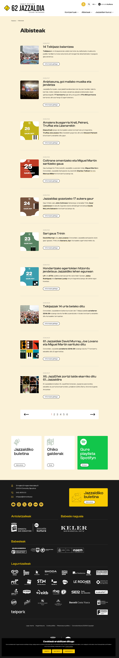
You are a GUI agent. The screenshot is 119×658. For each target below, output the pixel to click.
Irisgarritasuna (40, 625)
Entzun (84, 465)
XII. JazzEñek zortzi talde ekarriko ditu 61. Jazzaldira (69, 378)
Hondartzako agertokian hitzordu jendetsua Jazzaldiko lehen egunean (68, 269)
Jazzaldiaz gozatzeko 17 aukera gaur (68, 198)
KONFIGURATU (69, 651)
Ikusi (50, 465)
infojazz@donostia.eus (24, 497)
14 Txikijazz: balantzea (58, 47)
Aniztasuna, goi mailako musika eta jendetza (67, 83)
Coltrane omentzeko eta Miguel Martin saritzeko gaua (70, 162)
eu (94, 4)
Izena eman (19, 465)
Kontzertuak (71, 12)
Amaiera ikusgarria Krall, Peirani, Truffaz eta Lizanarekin (65, 124)
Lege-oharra (30, 625)
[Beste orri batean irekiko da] (106, 4)
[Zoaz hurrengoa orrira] (92, 414)
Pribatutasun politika (63, 625)
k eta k (56, 238)
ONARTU (46, 651)
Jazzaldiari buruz (103, 12)
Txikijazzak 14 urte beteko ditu (64, 306)
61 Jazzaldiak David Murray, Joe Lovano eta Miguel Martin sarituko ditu (70, 342)
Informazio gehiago (51, 64)
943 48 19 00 (21, 493)
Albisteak (86, 12)
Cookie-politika (69, 646)
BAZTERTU (57, 651)
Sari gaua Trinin (54, 233)
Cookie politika (50, 625)
